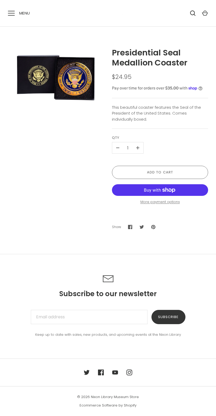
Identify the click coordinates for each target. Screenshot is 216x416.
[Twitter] (86, 372)
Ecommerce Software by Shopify (108, 405)
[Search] (193, 13)
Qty (115, 137)
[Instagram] (129, 372)
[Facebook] (101, 372)
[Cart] (205, 13)
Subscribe (168, 316)
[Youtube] (115, 372)
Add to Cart (160, 172)
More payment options (160, 201)
